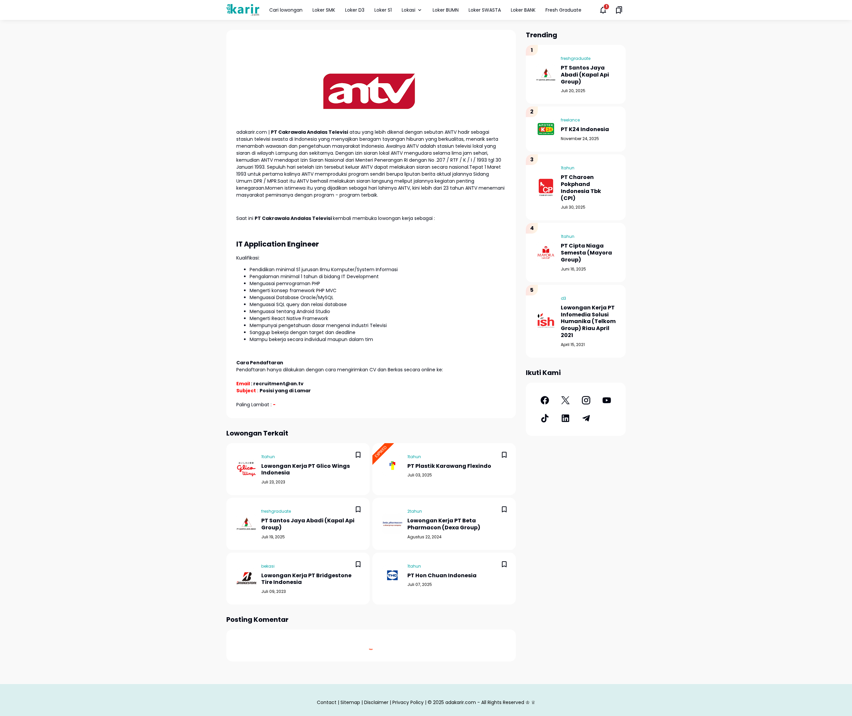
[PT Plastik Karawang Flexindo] (392, 465)
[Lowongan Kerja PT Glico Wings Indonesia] (246, 469)
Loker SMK (324, 10)
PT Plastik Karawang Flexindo (449, 466)
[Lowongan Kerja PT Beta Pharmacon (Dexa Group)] (392, 524)
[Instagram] (586, 400)
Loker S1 (383, 10)
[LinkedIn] (565, 418)
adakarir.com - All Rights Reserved (484, 702)
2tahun (414, 511)
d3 (563, 298)
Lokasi (408, 10)
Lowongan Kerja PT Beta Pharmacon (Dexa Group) (443, 524)
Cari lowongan (286, 10)
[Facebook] (545, 400)
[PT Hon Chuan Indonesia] (392, 575)
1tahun (268, 456)
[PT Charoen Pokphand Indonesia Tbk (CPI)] (546, 187)
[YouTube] (607, 400)
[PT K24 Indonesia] (546, 129)
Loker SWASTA (485, 10)
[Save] (358, 454)
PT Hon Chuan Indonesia (442, 575)
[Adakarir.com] (242, 10)
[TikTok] (545, 418)
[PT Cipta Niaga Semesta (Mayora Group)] (546, 253)
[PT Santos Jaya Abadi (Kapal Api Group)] (246, 524)
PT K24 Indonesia (585, 129)
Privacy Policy (408, 702)
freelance (570, 120)
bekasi (268, 566)
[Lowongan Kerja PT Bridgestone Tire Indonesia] (246, 579)
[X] (565, 400)
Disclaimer (376, 702)
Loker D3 (354, 10)
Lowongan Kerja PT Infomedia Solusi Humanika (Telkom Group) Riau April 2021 (588, 321)
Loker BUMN (446, 10)
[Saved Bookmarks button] (619, 10)
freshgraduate (276, 511)
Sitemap (350, 702)
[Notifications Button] (603, 10)
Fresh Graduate (563, 10)
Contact (326, 702)
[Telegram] (586, 418)
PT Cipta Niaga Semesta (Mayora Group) (586, 253)
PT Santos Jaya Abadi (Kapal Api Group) (307, 524)
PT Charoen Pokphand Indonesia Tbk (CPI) (581, 188)
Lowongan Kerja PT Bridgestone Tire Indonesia (306, 579)
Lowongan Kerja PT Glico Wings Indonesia (305, 470)
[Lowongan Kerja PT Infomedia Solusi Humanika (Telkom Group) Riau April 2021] (546, 321)
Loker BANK (523, 10)
